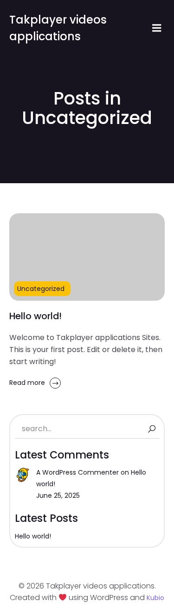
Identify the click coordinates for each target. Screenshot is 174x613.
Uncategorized (40, 288)
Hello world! (33, 536)
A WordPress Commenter (77, 472)
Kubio (155, 597)
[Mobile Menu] (157, 28)
